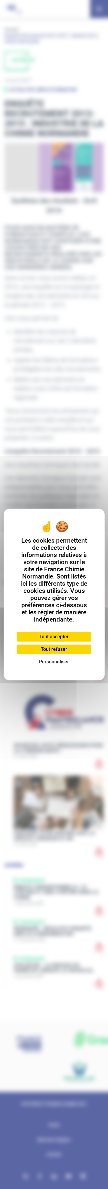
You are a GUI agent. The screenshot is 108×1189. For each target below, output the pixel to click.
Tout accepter (54, 636)
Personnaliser (54, 662)
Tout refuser (54, 649)
